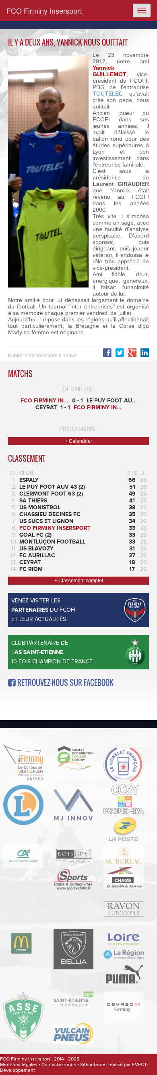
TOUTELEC (108, 93)
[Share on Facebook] (144, 352)
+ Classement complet (78, 580)
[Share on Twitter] (120, 352)
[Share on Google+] (132, 352)
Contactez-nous (58, 1064)
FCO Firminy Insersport (44, 10)
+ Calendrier (78, 441)
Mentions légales (18, 1064)
